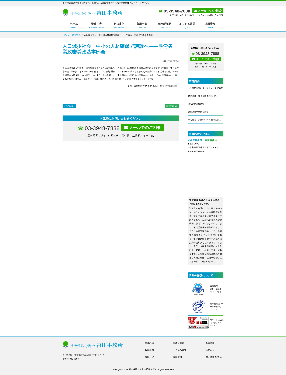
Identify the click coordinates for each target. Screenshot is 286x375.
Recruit (210, 25)
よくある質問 (179, 350)
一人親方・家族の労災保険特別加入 (204, 119)
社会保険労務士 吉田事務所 (142, 369)
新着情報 (76, 35)
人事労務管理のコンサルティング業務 (205, 88)
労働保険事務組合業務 (198, 112)
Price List (141, 25)
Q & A (187, 25)
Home (74, 25)
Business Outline (96, 25)
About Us (164, 25)
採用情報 (177, 357)
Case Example (119, 25)
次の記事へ (171, 106)
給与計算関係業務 (196, 104)
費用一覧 (149, 357)
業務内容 (149, 343)
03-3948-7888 (177, 11)
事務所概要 (178, 343)
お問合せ (210, 350)
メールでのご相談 (210, 10)
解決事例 (149, 350)
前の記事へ (70, 106)
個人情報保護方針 (214, 357)
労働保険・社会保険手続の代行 (202, 96)
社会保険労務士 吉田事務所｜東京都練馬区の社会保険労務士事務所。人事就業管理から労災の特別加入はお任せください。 (93, 12)
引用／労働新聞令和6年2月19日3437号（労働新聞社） (153, 86)
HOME (66, 35)
